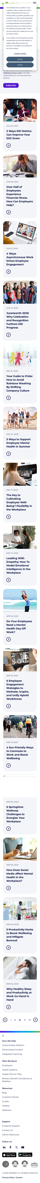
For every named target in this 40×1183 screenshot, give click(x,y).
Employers (7, 1065)
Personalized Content (12, 1050)
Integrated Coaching (12, 1054)
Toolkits (5, 1106)
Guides (5, 1101)
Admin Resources (10, 1134)
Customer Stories (10, 1097)
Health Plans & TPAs (12, 1074)
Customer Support (11, 1126)
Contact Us (7, 1130)
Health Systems (9, 1070)
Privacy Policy (8, 1178)
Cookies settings (20, 53)
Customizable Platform (13, 1045)
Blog (4, 1093)
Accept (20, 59)
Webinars (6, 1110)
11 (24, 1020)
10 (20, 1020)
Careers (19, 1178)
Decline (20, 65)
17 (30, 1020)
